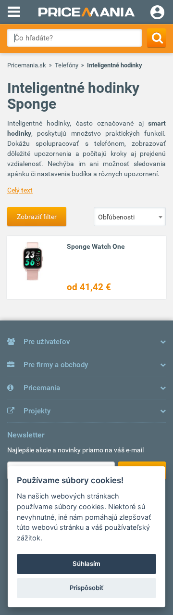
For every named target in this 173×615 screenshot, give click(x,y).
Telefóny (66, 65)
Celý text (20, 190)
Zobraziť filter (37, 216)
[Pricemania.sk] (86, 12)
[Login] (157, 13)
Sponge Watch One (96, 246)
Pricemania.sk (26, 65)
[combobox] (130, 216)
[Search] (156, 37)
